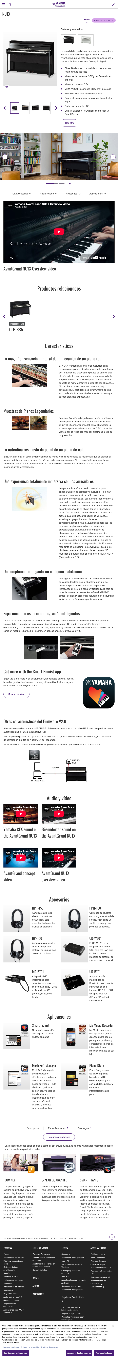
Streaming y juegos (11, 1300)
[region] (59, 1340)
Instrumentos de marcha (13, 1286)
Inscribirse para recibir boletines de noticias (70, 1308)
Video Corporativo (98, 1257)
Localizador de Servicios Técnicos (71, 1266)
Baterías (7, 1273)
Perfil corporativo (98, 1254)
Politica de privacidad (30, 1347)
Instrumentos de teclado (13, 1257)
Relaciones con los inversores (98, 1282)
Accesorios (71, 193)
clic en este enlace (11, 1342)
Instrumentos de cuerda (13, 1280)
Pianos (52, 1238)
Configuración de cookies (15, 1353)
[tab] (49, 183)
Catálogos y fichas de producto (70, 1272)
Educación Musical (40, 1247)
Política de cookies (49, 1347)
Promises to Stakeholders (101, 1271)
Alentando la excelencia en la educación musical (44, 1265)
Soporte (64, 1247)
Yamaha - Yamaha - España (14, 1238)
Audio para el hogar (11, 1296)
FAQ (63, 1260)
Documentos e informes (71, 1286)
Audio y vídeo (47, 193)
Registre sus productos (71, 1313)
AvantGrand (73, 1238)
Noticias (36, 1277)
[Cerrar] (113, 1326)
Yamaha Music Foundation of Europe (44, 1259)
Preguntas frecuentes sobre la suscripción (72, 1318)
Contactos (65, 1254)
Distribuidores (38, 1293)
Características (20, 193)
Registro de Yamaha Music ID (72, 1298)
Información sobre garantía (72, 1257)
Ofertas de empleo (98, 1264)
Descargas (83, 1128)
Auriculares (8, 1290)
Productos (62, 1238)
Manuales (65, 1276)
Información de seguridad (71, 1289)
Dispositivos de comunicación (9, 1305)
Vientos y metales (11, 1276)
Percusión (7, 1283)
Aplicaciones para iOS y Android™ (13, 1311)
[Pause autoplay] (70, 183)
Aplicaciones (96, 193)
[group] (14, 108)
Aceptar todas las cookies (79, 1353)
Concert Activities (40, 1270)
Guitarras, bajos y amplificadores (10, 1268)
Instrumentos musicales (37, 1238)
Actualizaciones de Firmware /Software (73, 1281)
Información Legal (11, 1347)
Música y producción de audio (13, 1262)
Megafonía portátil (10, 1293)
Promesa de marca (98, 1260)
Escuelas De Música (41, 1254)
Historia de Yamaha (99, 1277)
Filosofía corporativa (99, 1267)
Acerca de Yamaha (98, 1247)
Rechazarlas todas (104, 1353)
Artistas (36, 1285)
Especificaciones (56, 1128)
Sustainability (96, 1286)
